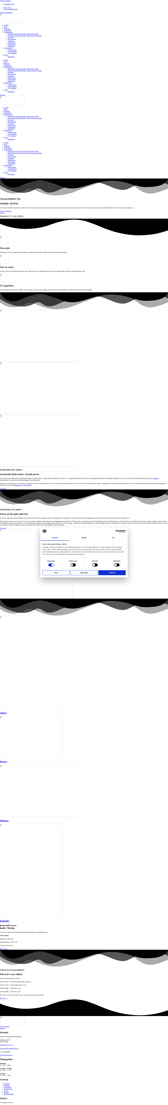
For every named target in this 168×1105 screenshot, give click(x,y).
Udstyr (3, 713)
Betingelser (11, 57)
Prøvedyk (11, 37)
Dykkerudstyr (8, 48)
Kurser (3, 761)
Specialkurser (12, 39)
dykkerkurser (18, 485)
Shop (5, 27)
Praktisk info (12, 43)
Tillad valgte (84, 573)
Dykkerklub (7, 30)
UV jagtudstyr (12, 53)
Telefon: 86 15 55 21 (6, 1045)
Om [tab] (113, 537)
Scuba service (12, 50)
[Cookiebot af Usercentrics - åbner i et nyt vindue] (117, 531)
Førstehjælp (11, 46)
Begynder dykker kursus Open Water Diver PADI (23, 34)
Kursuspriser (12, 44)
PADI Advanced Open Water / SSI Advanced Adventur (25, 36)
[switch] (73, 565)
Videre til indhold (5, 1)
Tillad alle (112, 573)
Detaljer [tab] (84, 537)
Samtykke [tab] (55, 537)
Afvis (56, 573)
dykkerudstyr (28, 485)
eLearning (11, 41)
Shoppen (4, 820)
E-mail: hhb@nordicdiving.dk (9, 1048)
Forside (6, 25)
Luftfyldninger (12, 51)
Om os (6, 55)
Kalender (7, 28)
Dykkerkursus (8, 32)
